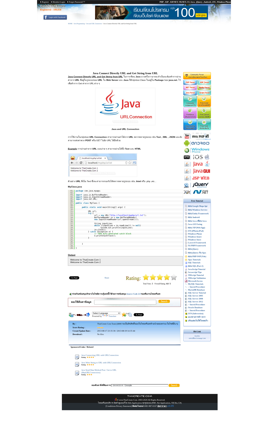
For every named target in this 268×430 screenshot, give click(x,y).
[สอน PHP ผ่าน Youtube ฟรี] (197, 139)
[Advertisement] (134, 48)
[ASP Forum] (204, 84)
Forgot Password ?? (77, 2)
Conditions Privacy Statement (118, 406)
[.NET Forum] (190, 89)
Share (107, 278)
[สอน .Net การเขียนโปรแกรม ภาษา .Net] (197, 195)
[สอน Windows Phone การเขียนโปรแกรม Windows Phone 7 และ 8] (197, 153)
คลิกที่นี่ (170, 406)
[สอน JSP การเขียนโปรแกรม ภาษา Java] (197, 181)
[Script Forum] (204, 94)
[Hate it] (146, 279)
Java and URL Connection (94, 23)
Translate (112, 316)
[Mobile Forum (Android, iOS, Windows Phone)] (204, 89)
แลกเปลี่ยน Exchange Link (197, 338)
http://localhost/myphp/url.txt (127, 215)
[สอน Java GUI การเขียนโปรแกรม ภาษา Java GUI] (197, 174)
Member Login (59, 2)
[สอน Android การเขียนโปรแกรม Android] (197, 146)
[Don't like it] (153, 279)
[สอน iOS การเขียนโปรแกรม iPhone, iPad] (197, 160)
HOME (70, 23)
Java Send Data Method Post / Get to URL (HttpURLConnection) (98, 371)
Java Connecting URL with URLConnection (100, 355)
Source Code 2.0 (134, 294)
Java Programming (79, 23)
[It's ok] (159, 279)
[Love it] (173, 279)
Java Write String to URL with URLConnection (101, 362)
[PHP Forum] (190, 84)
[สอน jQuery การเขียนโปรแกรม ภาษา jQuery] (197, 188)
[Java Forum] (190, 94)
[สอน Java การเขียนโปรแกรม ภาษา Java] (197, 167)
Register (45, 2)
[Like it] (166, 279)
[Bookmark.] (124, 316)
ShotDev (197, 336)
